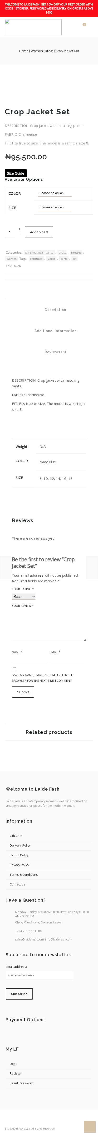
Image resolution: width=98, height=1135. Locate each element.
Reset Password (21, 1083)
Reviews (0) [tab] (55, 352)
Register (16, 1073)
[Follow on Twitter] (18, 1121)
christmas (36, 258)
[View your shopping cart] (80, 27)
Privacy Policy (19, 865)
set (74, 258)
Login (13, 1063)
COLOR (15, 193)
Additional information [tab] (55, 331)
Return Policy (19, 855)
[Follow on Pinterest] (35, 1121)
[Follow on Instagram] (26, 1121)
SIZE (12, 207)
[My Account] (74, 27)
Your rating (23, 589)
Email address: (16, 966)
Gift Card (16, 836)
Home (24, 51)
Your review (23, 605)
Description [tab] (55, 310)
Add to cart (39, 232)
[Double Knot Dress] (92, 567)
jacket (51, 258)
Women (37, 51)
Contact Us (17, 884)
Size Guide (15, 173)
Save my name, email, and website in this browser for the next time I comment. (43, 678)
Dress (49, 51)
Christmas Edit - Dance (39, 252)
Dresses (76, 252)
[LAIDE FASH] (33, 27)
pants (63, 258)
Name (17, 652)
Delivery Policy (20, 845)
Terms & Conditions (24, 874)
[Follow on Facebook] (9, 1121)
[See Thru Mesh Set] (6, 567)
